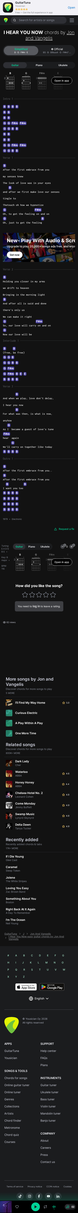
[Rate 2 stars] (32, 595)
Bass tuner (47, 1099)
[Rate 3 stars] (39, 595)
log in (36, 606)
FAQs (43, 1058)
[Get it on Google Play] (52, 987)
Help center (48, 1051)
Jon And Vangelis (40, 934)
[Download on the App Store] (26, 987)
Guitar (15, 65)
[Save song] (17, 1207)
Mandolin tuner (50, 1113)
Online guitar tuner (16, 1085)
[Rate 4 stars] (46, 595)
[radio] (67, 1206)
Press (44, 1155)
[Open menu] (72, 20)
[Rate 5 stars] (53, 595)
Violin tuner (48, 1106)
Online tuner (12, 1092)
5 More (10, 693)
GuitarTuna (10, 934)
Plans (44, 1065)
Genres (9, 1099)
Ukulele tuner (49, 1092)
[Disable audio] (54, 1207)
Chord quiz (11, 1135)
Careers (45, 1147)
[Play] (35, 1206)
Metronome (12, 1127)
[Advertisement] (39, 1192)
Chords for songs (15, 1078)
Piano (39, 65)
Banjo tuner (48, 1120)
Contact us (47, 1162)
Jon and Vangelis (50, 35)
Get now (15, 254)
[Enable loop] (45, 1207)
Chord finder (12, 1120)
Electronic (17, 519)
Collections (11, 1106)
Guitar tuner (48, 1085)
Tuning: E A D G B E (5, 549)
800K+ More (13, 753)
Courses (9, 1142)
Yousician (10, 1058)
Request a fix (66, 529)
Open (71, 7)
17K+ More (12, 848)
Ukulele (62, 65)
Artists (8, 1113)
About (44, 1140)
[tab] (21, 50)
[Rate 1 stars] (25, 595)
